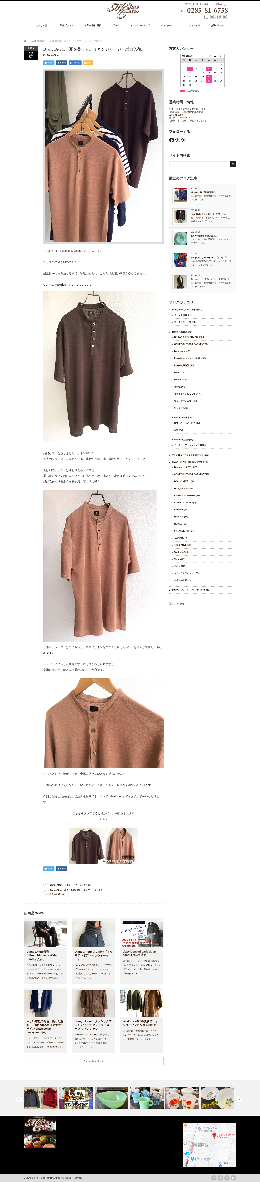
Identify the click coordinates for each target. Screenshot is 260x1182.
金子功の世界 (180, 580)
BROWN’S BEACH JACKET (188, 337)
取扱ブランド (66, 25)
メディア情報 (193, 25)
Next (239, 1099)
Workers (178, 379)
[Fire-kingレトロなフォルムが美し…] (182, 1098)
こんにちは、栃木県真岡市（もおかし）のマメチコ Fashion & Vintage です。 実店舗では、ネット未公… (140, 1035)
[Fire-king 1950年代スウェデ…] (76, 1098)
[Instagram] (233, 1178)
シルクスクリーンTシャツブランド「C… (210, 257)
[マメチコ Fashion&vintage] (168, 18)
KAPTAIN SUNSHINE (184, 495)
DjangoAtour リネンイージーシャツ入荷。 (71, 885)
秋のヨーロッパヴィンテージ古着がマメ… (211, 279)
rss (213, 1178)
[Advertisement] (202, 637)
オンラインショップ (139, 25)
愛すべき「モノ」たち (184, 423)
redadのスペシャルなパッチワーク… (208, 214)
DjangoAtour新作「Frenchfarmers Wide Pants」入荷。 (42, 955)
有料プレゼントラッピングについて (189, 590)
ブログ (116, 25)
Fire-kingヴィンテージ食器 (187, 358)
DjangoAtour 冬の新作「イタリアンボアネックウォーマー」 (93, 955)
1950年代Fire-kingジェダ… (204, 236)
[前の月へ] (209, 56)
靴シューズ (179, 408)
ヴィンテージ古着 (182, 401)
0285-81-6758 (176, 115)
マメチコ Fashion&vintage (49, 1178)
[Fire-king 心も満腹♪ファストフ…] (147, 1098)
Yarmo (177, 559)
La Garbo (178, 509)
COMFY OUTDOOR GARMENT (189, 344)
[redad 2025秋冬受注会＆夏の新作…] (41, 1098)
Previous (19, 1099)
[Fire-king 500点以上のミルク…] (218, 1098)
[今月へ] (215, 56)
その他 (177, 386)
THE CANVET (181, 545)
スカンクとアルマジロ (184, 573)
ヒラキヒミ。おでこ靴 (184, 393)
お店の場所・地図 (92, 25)
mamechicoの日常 (181, 417)
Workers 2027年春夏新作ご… (205, 192)
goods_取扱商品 (179, 332)
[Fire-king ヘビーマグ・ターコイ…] (112, 1098)
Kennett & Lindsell (183, 502)
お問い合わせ (217, 25)
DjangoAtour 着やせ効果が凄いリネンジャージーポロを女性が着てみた (76, 892)
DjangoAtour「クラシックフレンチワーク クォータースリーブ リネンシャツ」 (93, 1025)
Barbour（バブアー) (184, 467)
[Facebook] (227, 1178)
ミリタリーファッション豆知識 (189, 445)
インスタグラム (168, 25)
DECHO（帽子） (182, 481)
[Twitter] (220, 1178)
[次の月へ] (221, 56)
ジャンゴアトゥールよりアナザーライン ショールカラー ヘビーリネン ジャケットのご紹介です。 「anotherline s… (45, 1042)
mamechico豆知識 (181, 439)
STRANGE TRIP (182, 531)
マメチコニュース (182, 322)
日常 (176, 430)
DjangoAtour (53, 55)
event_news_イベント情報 (185, 309)
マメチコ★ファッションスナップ (187, 455)
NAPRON (179, 517)
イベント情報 (180, 315)
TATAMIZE (179, 538)
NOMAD (178, 524)
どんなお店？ (42, 25)
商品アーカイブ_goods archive (187, 462)
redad (177, 372)
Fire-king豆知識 (181, 365)
